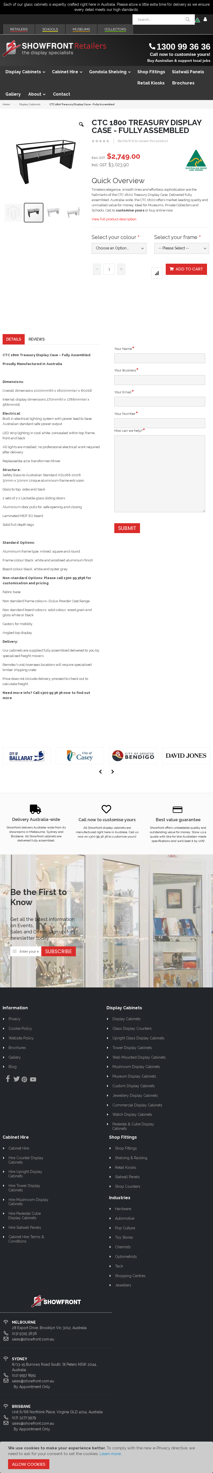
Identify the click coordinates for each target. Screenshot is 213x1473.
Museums (81, 29)
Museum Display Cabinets (134, 1076)
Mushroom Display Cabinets (136, 1067)
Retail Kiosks (125, 1167)
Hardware (123, 1209)
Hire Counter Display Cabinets (25, 1160)
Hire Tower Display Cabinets (24, 1188)
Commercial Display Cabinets (137, 1105)
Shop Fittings (126, 1148)
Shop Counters (127, 1186)
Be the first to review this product (143, 141)
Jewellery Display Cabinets (135, 1095)
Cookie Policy (20, 1028)
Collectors (115, 29)
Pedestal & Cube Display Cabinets (133, 1126)
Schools (50, 29)
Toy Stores (124, 1237)
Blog (13, 1067)
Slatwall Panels (127, 1177)
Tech (119, 1266)
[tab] (14, 339)
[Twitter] (15, 1079)
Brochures (17, 1048)
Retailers (19, 29)
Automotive (124, 1218)
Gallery (15, 1057)
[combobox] (163, 19)
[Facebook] (6, 1079)
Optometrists (126, 1257)
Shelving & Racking (131, 1158)
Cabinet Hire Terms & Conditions (26, 1239)
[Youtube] (33, 1080)
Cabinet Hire (19, 1148)
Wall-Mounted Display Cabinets (139, 1057)
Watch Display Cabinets (132, 1114)
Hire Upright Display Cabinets (25, 1174)
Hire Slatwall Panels (25, 1227)
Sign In (205, 19)
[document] (106, 1457)
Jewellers (123, 1285)
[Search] (187, 19)
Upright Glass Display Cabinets (138, 1038)
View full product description (114, 219)
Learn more (110, 1453)
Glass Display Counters (132, 1028)
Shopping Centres (130, 1276)
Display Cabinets (29, 104)
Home (6, 104)
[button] (81, 128)
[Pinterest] (24, 1080)
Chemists (123, 1247)
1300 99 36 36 (183, 46)
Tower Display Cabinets (132, 1048)
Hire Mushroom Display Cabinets (28, 1202)
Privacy (15, 1019)
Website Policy (21, 1038)
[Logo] (56, 1301)
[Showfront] (54, 48)
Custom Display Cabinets (133, 1086)
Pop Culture (125, 1228)
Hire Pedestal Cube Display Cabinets (24, 1215)
